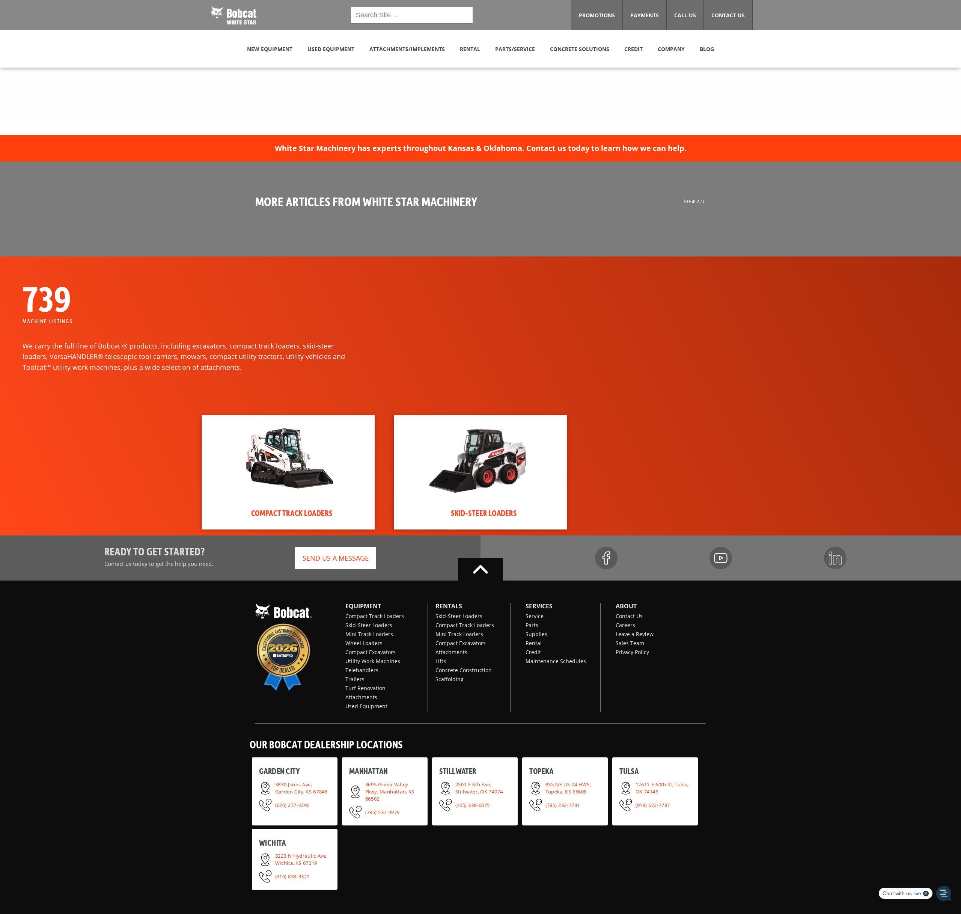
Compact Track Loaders (374, 616)
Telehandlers (361, 670)
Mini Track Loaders (369, 634)
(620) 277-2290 (292, 804)
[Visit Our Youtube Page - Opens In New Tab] (720, 558)
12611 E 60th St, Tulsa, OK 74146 (662, 788)
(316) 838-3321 (292, 876)
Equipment (363, 606)
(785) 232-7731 (562, 804)
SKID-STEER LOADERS (484, 512)
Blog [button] (707, 49)
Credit (533, 652)
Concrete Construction (463, 670)
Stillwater (457, 770)
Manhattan (368, 770)
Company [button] (671, 49)
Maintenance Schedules (556, 661)
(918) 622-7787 (653, 804)
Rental (534, 643)
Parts (532, 625)
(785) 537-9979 (382, 811)
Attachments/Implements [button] (407, 49)
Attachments (361, 697)
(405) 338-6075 (472, 804)
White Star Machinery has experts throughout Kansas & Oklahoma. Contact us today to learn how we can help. (481, 148)
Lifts (440, 661)
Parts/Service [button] (515, 49)
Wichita (272, 842)
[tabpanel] (288, 472)
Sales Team (630, 643)
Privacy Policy (632, 652)
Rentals (448, 606)
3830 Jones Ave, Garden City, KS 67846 (301, 788)
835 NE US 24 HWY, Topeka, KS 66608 (568, 788)
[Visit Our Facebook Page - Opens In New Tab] (606, 558)
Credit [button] (633, 49)
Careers (625, 625)
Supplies (536, 634)
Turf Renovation (365, 688)
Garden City (279, 770)
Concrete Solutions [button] (579, 49)
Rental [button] (470, 49)
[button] (234, 14)
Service (535, 616)
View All (695, 201)
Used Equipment (366, 706)
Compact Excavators (370, 652)
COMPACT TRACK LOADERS (292, 512)
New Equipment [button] (269, 49)
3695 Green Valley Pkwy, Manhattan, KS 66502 (389, 791)
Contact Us (629, 616)
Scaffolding (449, 679)
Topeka (541, 770)
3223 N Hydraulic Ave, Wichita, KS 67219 (301, 859)
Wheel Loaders (364, 643)
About (626, 606)
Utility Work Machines (372, 661)
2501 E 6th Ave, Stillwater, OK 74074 (479, 788)
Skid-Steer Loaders (368, 625)
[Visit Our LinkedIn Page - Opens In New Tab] (835, 558)
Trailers (355, 679)
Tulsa (629, 770)
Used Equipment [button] (330, 49)
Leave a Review (635, 634)
